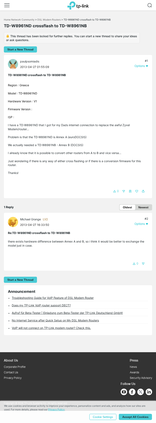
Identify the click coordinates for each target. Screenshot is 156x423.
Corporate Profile (15, 366)
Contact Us (11, 372)
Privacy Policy (13, 377)
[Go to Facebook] (132, 392)
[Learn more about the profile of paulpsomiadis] (14, 64)
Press (134, 360)
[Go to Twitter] (140, 392)
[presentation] (13, 64)
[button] (7, 5)
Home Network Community (19, 19)
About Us (11, 360)
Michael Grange (30, 219)
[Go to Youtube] (124, 392)
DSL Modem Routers (49, 19)
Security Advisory (141, 377)
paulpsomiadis (29, 61)
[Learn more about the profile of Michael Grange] (14, 221)
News (133, 366)
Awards (134, 372)
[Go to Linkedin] (149, 392)
